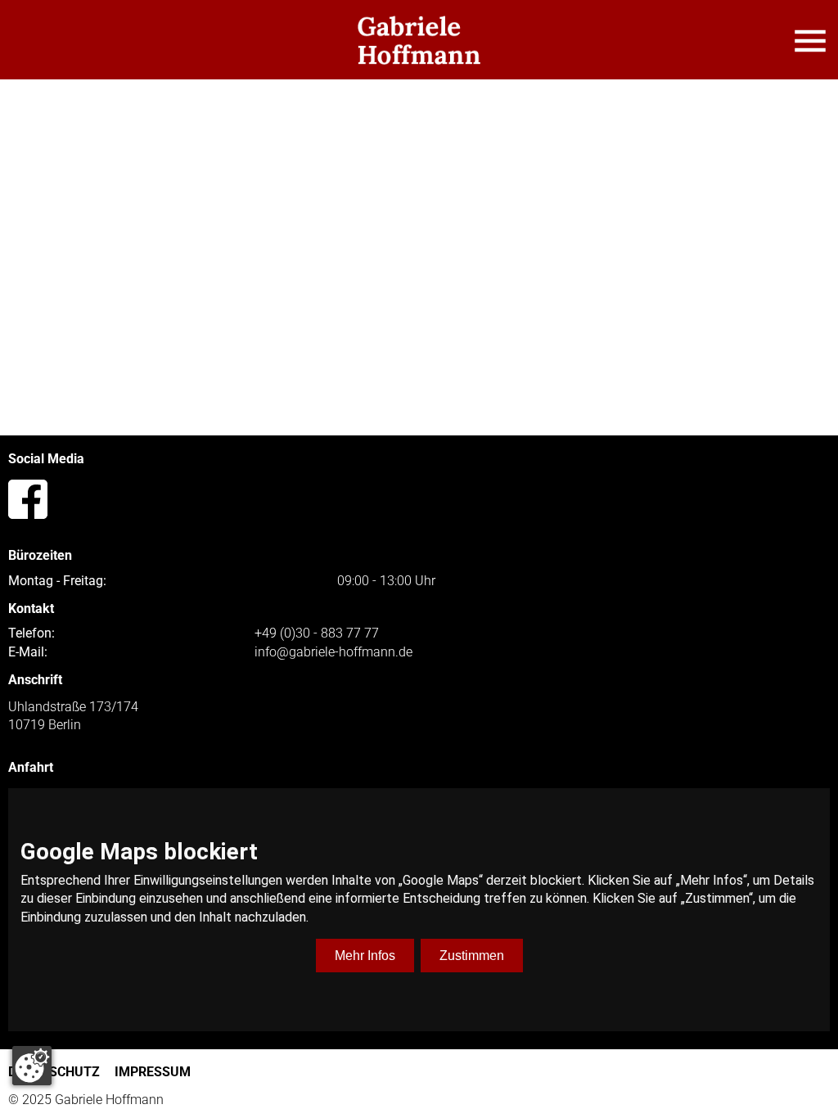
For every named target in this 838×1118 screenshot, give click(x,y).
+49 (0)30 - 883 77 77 (317, 633)
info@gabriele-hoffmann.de (333, 652)
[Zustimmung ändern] (32, 1065)
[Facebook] (27, 499)
